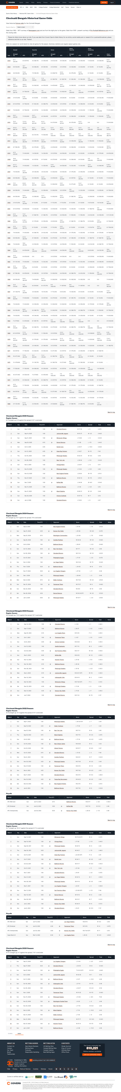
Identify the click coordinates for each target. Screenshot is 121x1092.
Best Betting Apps (49, 1052)
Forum (50, 1069)
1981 (8, 327)
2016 (8, 116)
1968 (8, 404)
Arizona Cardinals (61, 495)
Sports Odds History (11, 13)
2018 (8, 104)
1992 (8, 261)
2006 (8, 178)
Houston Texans (59, 659)
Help (8, 1069)
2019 (8, 97)
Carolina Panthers (58, 540)
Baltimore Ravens (61, 478)
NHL (35, 7)
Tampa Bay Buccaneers (60, 779)
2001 (8, 208)
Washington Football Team (60, 1001)
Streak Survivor (66, 1046)
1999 (8, 221)
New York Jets (61, 460)
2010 (8, 153)
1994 (8, 250)
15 (11, 487)
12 (11, 473)
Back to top (111, 412)
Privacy (15, 1069)
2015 (8, 122)
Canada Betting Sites (49, 1048)
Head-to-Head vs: (11, 27)
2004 (8, 190)
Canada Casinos (48, 1050)
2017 (8, 110)
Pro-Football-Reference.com (99, 30)
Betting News (29, 1048)
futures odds (20, 23)
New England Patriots (62, 473)
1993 (8, 256)
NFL (21, 7)
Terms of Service (25, 1069)
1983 (8, 315)
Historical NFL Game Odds (26, 13)
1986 (8, 298)
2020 (8, 91)
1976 (8, 356)
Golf (62, 7)
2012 (8, 141)
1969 (8, 397)
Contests (65, 1043)
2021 (8, 85)
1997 (8, 232)
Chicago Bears (61, 464)
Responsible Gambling (32, 1052)
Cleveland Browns (61, 429)
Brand (9, 1052)
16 (11, 491)
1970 (8, 391)
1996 (8, 238)
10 (10, 566)
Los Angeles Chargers (59, 571)
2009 (8, 159)
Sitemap (43, 1069)
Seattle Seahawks (60, 646)
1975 (8, 362)
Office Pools (65, 1052)
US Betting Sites (48, 1046)
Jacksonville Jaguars (62, 433)
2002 (8, 202)
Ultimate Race (65, 1050)
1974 (8, 368)
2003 (8, 196)
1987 (8, 291)
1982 (8, 321)
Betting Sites (49, 1043)
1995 (8, 244)
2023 (8, 73)
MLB (31, 7)
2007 (8, 171)
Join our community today (92, 1054)
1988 (8, 285)
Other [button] (78, 7)
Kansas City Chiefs (58, 531)
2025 (8, 60)
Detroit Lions (60, 447)
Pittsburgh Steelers (62, 455)
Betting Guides (31, 1043)
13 (11, 478)
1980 (8, 333)
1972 (8, 380)
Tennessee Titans (58, 584)
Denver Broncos (61, 442)
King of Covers (66, 1048)
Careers (9, 1048)
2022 (8, 79)
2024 (8, 67)
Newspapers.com (34, 30)
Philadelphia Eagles (58, 557)
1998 (8, 227)
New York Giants (57, 548)
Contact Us (10, 1046)
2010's (10, 1033)
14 (11, 482)
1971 (8, 385)
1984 (8, 310)
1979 (8, 339)
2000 (8, 215)
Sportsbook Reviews (31, 1046)
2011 (8, 147)
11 (11, 469)
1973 (8, 374)
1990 (8, 273)
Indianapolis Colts (60, 677)
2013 (8, 134)
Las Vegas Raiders (58, 562)
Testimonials (11, 1054)
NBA (27, 7)
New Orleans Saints (59, 743)
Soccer (73, 7)
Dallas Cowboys (57, 580)
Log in (112, 2)
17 (11, 495)
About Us (11, 1043)
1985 (8, 304)
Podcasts (28, 1050)
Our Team (10, 1050)
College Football (43, 7)
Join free (104, 2)
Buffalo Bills (60, 482)
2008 (8, 165)
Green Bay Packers (62, 451)
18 (11, 500)
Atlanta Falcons (58, 748)
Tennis (67, 7)
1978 (8, 345)
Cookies (35, 1069)
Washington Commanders (60, 535)
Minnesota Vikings (62, 438)
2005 (8, 184)
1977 (8, 351)
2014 (8, 128)
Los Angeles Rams (60, 633)
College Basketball (54, 7)
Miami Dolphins (61, 491)
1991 (8, 267)
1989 (8, 279)
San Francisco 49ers (60, 650)
